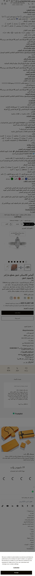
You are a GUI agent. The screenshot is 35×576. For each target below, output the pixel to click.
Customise (16, 567)
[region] (17, 564)
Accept (16, 572)
